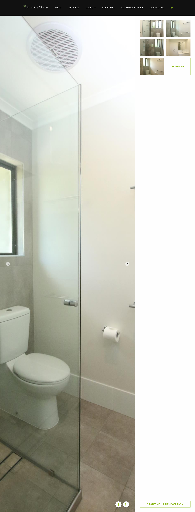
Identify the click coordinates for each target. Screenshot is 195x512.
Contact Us (157, 7)
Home (35, 7)
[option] (67, 264)
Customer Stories (132, 7)
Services (74, 7)
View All (179, 66)
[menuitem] (35, 7)
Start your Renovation (165, 504)
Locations (108, 7)
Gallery (91, 7)
